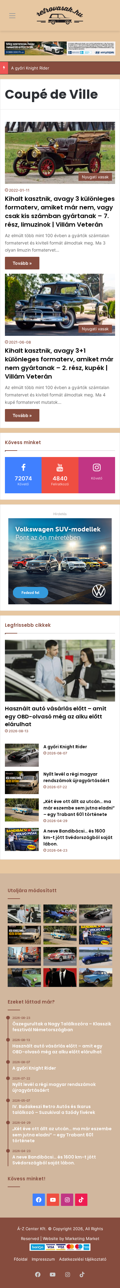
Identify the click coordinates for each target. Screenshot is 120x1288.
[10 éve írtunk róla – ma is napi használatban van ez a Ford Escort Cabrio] (95, 956)
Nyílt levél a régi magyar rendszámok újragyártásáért (76, 777)
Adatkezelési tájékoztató (82, 1259)
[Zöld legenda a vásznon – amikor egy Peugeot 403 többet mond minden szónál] (60, 977)
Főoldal (20, 1259)
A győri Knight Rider (65, 747)
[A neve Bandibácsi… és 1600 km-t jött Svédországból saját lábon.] (22, 839)
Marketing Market (82, 1238)
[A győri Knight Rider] (22, 755)
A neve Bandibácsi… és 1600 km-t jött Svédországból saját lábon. (78, 837)
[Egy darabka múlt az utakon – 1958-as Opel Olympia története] (24, 977)
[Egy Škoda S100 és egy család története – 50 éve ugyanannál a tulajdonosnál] (95, 977)
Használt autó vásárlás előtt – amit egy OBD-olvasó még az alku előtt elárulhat (55, 716)
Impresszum (43, 1259)
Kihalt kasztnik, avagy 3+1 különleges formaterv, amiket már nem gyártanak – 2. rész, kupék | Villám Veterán (59, 363)
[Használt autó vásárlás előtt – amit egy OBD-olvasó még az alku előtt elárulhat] (60, 671)
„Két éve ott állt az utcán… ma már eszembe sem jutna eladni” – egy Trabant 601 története (79, 807)
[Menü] (8, 18)
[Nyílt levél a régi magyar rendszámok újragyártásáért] (22, 782)
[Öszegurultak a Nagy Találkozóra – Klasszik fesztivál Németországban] (60, 913)
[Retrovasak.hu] (60, 15)
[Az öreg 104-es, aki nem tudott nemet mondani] (24, 956)
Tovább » (22, 263)
